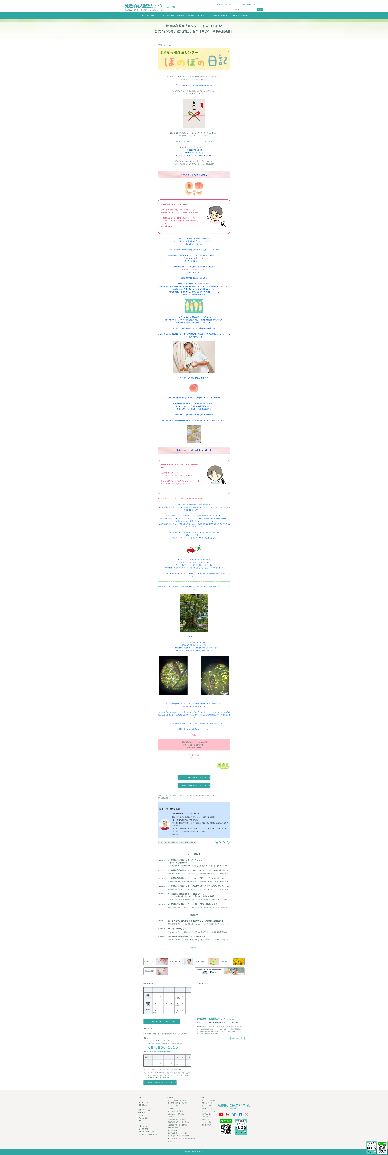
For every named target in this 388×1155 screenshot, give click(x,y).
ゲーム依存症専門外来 (175, 1111)
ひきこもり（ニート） (175, 1106)
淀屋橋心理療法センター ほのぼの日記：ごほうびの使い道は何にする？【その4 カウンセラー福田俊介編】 (217, 870)
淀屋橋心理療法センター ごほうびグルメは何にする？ (194, 904)
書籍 (140, 1121)
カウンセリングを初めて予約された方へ (161, 1021)
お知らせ (205, 1116)
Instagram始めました (177, 929)
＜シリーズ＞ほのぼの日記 (187, 842)
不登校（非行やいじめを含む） (178, 1100)
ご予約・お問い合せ (247, 4)
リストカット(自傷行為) (176, 1114)
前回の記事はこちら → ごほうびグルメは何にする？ (194, 141)
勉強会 (140, 1115)
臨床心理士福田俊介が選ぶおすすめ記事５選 (186, 937)
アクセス (141, 1123)
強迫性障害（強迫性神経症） (178, 1119)
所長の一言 (205, 1119)
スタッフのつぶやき (171, 842)
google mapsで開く (237, 1038)
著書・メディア (207, 1103)
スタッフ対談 (206, 1122)
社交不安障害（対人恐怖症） (178, 1125)
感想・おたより (207, 1108)
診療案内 (180, 15)
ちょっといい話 (207, 1106)
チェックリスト (143, 1118)
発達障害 (171, 1116)
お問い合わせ (143, 1126)
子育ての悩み (172, 1130)
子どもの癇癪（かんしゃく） (178, 1133)
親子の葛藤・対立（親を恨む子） (179, 1136)
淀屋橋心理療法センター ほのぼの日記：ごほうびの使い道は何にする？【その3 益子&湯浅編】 (211, 878)
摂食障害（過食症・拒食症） (178, 1103)
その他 (160, 842)
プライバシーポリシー (146, 1131)
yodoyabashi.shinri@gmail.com (160, 1051)
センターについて (153, 15)
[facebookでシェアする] (217, 842)
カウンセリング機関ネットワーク (150, 1134)
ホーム (142, 15)
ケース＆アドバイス (203, 15)
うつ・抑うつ (172, 1108)
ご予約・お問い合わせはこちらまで (194, 777)
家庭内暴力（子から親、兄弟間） (179, 1122)
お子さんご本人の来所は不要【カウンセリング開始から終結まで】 (196, 921)
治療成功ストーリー (220, 15)
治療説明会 (190, 15)
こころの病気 (234, 15)
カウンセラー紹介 (168, 15)
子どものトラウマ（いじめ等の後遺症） (182, 1138)
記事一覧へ (194, 947)
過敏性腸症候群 (173, 1127)
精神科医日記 (206, 1114)
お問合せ (244, 15)
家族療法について (145, 1105)
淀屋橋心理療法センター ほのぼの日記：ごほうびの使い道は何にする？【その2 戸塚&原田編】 (211, 886)
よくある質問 (143, 1129)
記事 (202, 1097)
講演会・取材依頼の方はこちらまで (194, 785)
